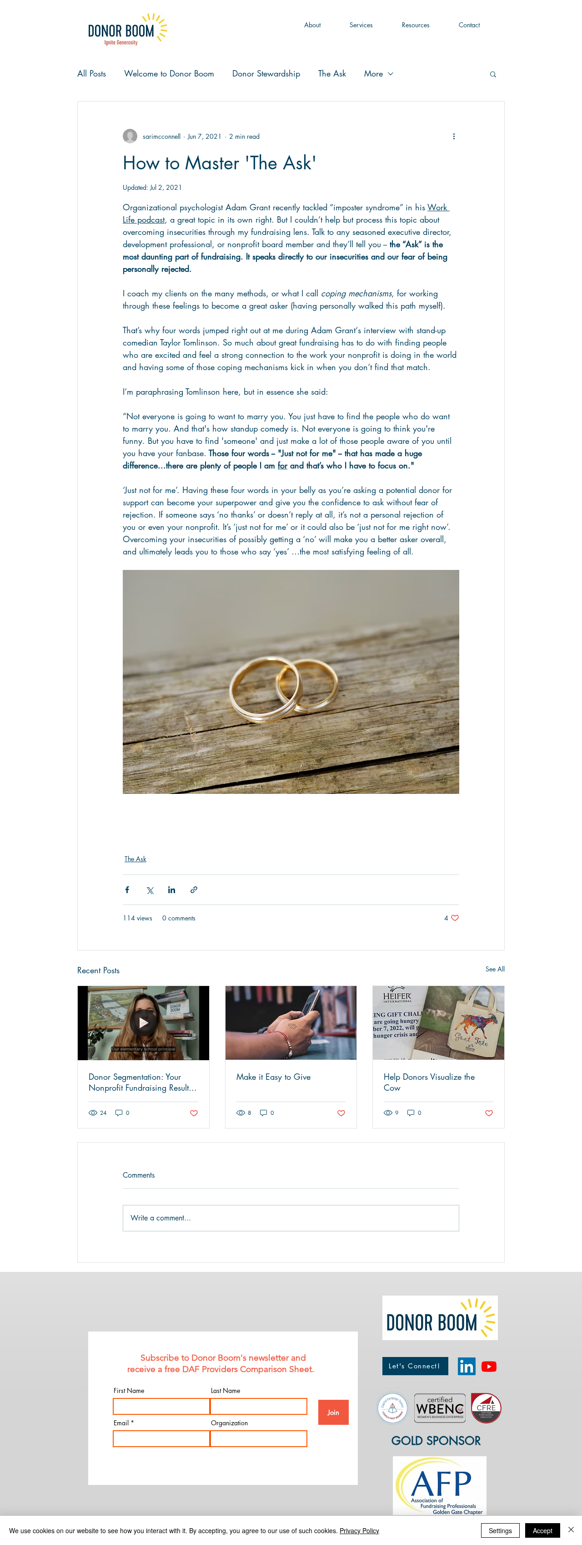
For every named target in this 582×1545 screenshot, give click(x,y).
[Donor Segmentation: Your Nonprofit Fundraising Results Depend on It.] (143, 1023)
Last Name (225, 1390)
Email (121, 1423)
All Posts (91, 73)
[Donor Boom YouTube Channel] (489, 1366)
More (373, 73)
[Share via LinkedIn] (171, 889)
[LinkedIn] (467, 1366)
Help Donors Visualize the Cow (429, 1082)
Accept (542, 1530)
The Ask (332, 73)
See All (495, 969)
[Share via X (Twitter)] (149, 889)
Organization (229, 1423)
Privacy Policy (359, 1530)
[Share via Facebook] (127, 889)
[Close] (571, 1530)
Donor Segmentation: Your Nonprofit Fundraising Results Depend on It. (140, 1082)
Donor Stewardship (266, 73)
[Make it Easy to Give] (291, 1023)
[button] (312, 25)
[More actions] (453, 136)
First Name (129, 1390)
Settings (500, 1530)
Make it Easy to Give (273, 1076)
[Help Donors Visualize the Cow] (438, 1023)
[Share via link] (194, 889)
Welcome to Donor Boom (169, 73)
